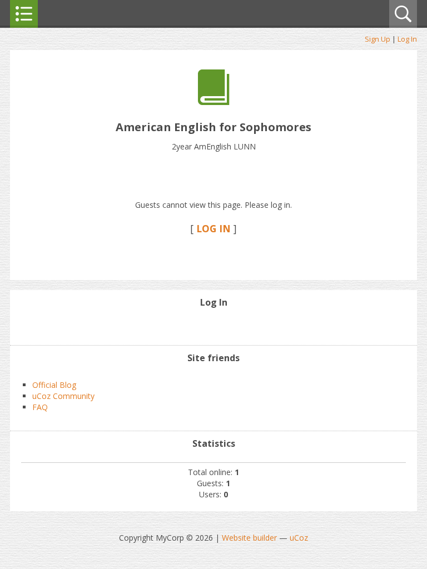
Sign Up (377, 39)
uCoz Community (63, 396)
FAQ (40, 407)
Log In (407, 39)
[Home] (214, 102)
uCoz (299, 537)
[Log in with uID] (213, 325)
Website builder (249, 537)
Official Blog (54, 385)
